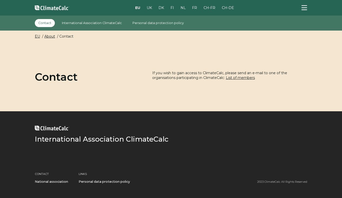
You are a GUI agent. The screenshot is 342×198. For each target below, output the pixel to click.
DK (161, 7)
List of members (240, 77)
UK (149, 7)
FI (172, 7)
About (49, 36)
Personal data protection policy (158, 23)
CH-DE (228, 7)
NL (183, 7)
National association (51, 181)
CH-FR (209, 7)
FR (194, 7)
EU (137, 7)
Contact (44, 23)
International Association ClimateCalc (92, 23)
